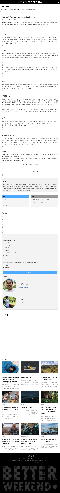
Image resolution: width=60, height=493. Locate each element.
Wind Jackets (4, 9)
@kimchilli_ (21, 302)
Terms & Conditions (26, 458)
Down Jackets (21, 9)
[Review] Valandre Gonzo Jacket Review (18, 17)
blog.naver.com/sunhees (23, 287)
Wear (2, 6)
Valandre (9, 22)
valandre (10, 314)
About (20, 458)
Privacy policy (33, 458)
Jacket (7, 6)
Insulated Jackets (30, 9)
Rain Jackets (12, 9)
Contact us (39, 458)
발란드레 (4, 314)
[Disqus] (30, 335)
